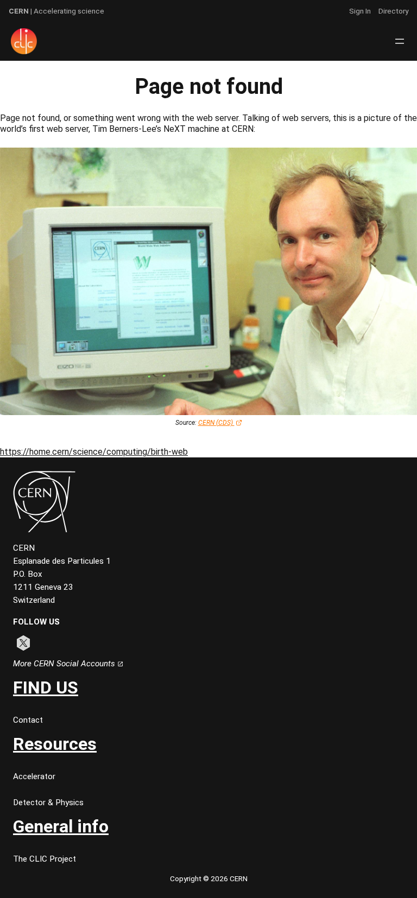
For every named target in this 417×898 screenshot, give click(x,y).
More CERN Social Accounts (65, 663)
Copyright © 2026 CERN (209, 878)
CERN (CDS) (216, 422)
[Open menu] (399, 41)
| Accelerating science (56, 11)
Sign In (360, 11)
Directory (393, 11)
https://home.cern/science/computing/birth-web (94, 452)
